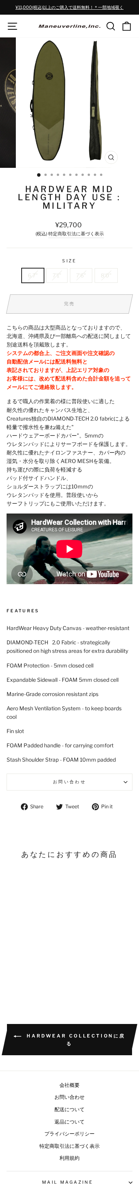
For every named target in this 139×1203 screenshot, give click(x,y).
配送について (69, 1109)
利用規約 (69, 1158)
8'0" (106, 275)
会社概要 (69, 1085)
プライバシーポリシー (69, 1134)
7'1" (57, 275)
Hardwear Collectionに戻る (74, 1039)
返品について (69, 1122)
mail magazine (67, 1182)
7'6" (81, 275)
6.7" (33, 275)
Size (69, 261)
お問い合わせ (69, 781)
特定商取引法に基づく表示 (76, 234)
